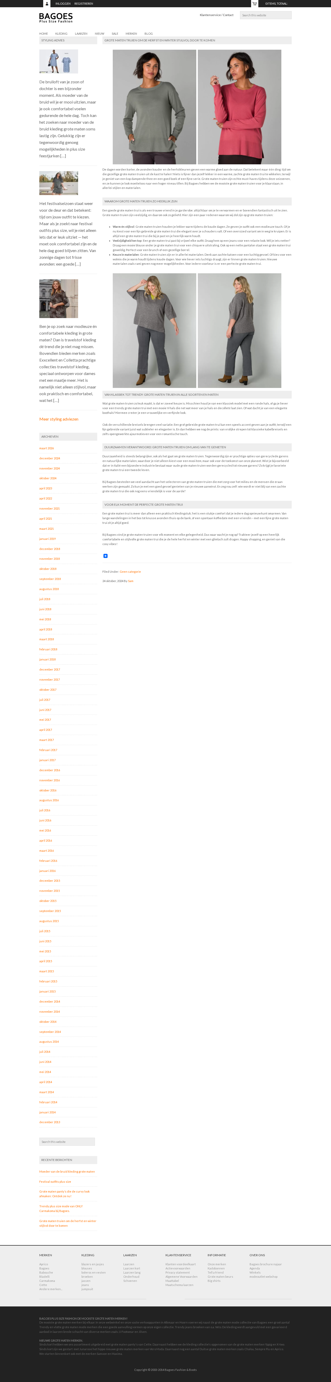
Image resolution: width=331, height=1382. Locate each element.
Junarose (85, 1349)
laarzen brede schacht (68, 1331)
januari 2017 (47, 760)
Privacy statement (178, 1272)
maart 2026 (46, 448)
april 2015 (45, 961)
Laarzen (128, 1264)
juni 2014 (45, 1061)
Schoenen (130, 1280)
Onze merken (217, 1264)
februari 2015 (48, 981)
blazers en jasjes (92, 1264)
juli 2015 (44, 931)
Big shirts (214, 1280)
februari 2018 (48, 649)
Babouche (46, 1272)
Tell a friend (216, 1272)
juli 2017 (44, 699)
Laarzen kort (131, 1268)
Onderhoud (131, 1276)
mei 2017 (45, 719)
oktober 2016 (47, 790)
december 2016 (49, 770)
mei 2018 (45, 619)
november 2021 (49, 508)
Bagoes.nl (85, 20)
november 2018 (49, 558)
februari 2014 (48, 1102)
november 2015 (49, 890)
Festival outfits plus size (55, 1181)
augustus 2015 (49, 921)
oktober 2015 (47, 900)
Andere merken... (50, 1289)
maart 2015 (46, 971)
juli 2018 (44, 599)
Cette (43, 1285)
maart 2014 (46, 1092)
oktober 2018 (47, 568)
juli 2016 (44, 810)
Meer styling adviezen (58, 418)
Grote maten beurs (220, 1276)
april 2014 (45, 1082)
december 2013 (49, 1122)
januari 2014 (47, 1112)
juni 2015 (45, 941)
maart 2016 (46, 850)
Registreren (83, 3)
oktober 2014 (47, 1021)
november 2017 (49, 679)
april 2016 (45, 840)
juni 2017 (45, 709)
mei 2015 (45, 951)
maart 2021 (46, 528)
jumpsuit (87, 1289)
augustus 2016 (49, 800)
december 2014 (49, 1001)
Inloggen (63, 3)
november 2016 (49, 780)
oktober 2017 (47, 689)
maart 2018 (46, 639)
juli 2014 (44, 1051)
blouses (86, 1268)
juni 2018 (45, 609)
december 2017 (49, 669)
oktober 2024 (47, 478)
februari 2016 (48, 860)
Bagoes (44, 1268)
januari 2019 (47, 538)
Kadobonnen (216, 1268)
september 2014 (50, 1031)
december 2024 (49, 458)
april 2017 (45, 729)
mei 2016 (45, 830)
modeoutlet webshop (263, 1276)
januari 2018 (47, 659)
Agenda (255, 1268)
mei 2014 (45, 1072)
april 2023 (45, 488)
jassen (86, 1280)
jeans (85, 1285)
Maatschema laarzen (179, 1285)
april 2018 (45, 629)
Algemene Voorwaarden (182, 1276)
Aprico (43, 1264)
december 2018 (49, 548)
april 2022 (45, 498)
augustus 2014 (49, 1041)
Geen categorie (130, 571)
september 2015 (50, 911)
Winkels (255, 1272)
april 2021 (45, 518)
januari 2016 (47, 870)
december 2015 (49, 880)
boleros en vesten (93, 1272)
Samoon (102, 1353)
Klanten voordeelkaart (181, 1264)
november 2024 (49, 468)
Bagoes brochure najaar (266, 1264)
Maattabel (172, 1280)
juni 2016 (45, 820)
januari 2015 (47, 991)
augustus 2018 (49, 589)
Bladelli (44, 1276)
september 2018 (50, 578)
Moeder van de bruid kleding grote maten (67, 1171)
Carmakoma (47, 1280)
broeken (87, 1276)
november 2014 (49, 1011)
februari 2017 (48, 750)
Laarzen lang (131, 1272)
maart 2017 (46, 739)
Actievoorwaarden (178, 1268)
